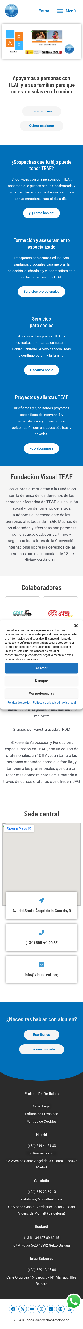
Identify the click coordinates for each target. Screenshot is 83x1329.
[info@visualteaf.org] (41, 964)
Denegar (41, 681)
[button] (76, 625)
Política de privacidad (46, 702)
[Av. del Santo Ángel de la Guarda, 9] (41, 900)
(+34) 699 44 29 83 (42, 942)
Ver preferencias (41, 693)
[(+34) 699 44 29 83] (41, 932)
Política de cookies (19, 702)
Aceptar (41, 668)
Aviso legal (69, 702)
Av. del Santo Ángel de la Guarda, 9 (41, 910)
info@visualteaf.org (41, 974)
